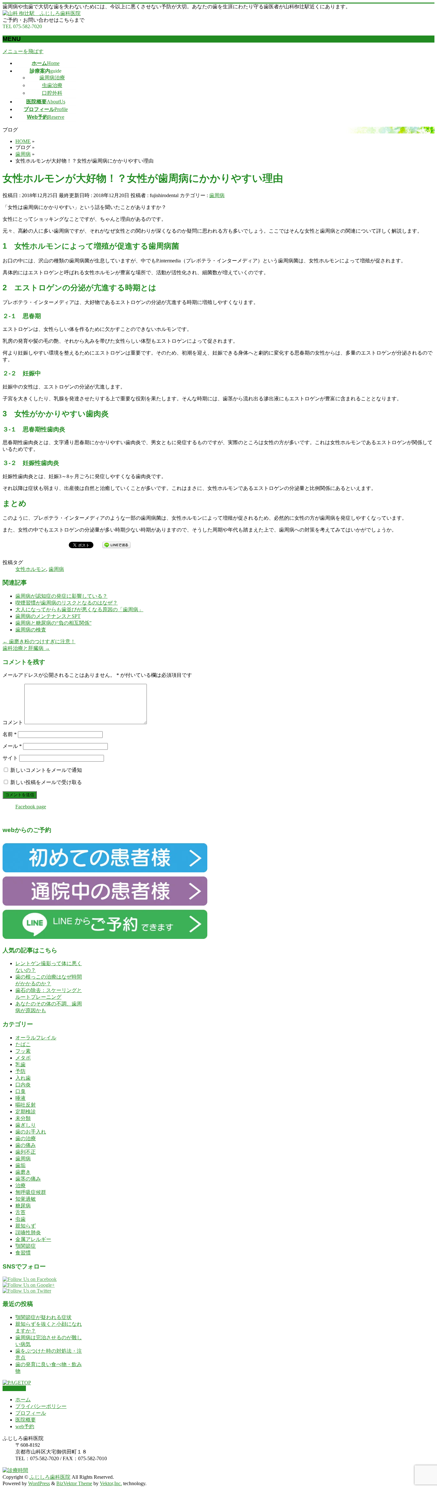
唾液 (20, 1098)
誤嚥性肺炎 (28, 1232)
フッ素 (23, 1051)
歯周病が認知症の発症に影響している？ (61, 596)
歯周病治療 (52, 77)
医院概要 (25, 1419)
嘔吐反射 (25, 1105)
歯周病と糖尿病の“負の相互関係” (53, 623)
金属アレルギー (33, 1239)
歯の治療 (25, 1138)
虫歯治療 (52, 85)
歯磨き (23, 1172)
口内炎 (23, 1084)
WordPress (39, 1483)
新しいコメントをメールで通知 (46, 770)
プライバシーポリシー (41, 1406)
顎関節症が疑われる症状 (43, 1317)
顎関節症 (25, 1246)
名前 (10, 734)
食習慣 (23, 1252)
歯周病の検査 (30, 629)
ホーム (23, 1399)
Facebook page (30, 806)
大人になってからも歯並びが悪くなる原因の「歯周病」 (79, 609)
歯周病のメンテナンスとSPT (48, 616)
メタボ (23, 1058)
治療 (20, 1185)
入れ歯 (23, 1078)
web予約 (24, 1426)
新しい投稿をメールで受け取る (46, 782)
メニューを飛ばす (23, 51)
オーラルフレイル (35, 1037)
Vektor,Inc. (111, 1483)
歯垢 (20, 1165)
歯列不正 (25, 1152)
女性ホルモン (30, 569)
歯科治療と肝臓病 (26, 648)
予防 (20, 1071)
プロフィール (30, 1413)
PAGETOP (14, 1388)
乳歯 (20, 1064)
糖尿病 (23, 1205)
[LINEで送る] (116, 544)
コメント (13, 722)
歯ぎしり (25, 1125)
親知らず (25, 1226)
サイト (10, 758)
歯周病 (217, 195)
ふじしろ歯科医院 (49, 1477)
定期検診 (25, 1111)
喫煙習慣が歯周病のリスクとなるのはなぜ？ (66, 602)
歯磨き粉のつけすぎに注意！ (39, 641)
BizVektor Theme (74, 1483)
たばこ (23, 1044)
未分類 (23, 1118)
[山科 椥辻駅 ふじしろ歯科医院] (42, 13)
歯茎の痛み (28, 1178)
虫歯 (20, 1219)
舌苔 (20, 1212)
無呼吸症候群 (30, 1192)
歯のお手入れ (30, 1131)
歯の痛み (25, 1145)
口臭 (20, 1091)
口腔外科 (52, 93)
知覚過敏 (25, 1199)
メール (12, 746)
